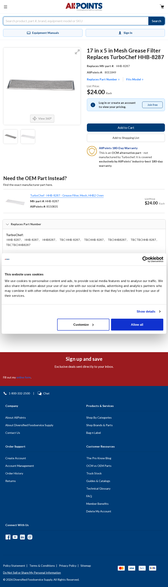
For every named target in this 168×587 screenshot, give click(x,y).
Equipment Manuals (45, 32)
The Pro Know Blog (98, 458)
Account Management (19, 465)
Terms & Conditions (42, 565)
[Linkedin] (22, 537)
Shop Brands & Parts (99, 425)
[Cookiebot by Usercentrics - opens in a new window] (145, 259)
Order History (14, 473)
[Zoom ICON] (77, 54)
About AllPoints (15, 417)
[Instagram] (29, 537)
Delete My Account (98, 511)
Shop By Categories (99, 417)
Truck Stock (94, 473)
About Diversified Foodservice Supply (29, 425)
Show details (146, 311)
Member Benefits (97, 503)
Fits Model (134, 79)
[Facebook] (7, 537)
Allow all (137, 324)
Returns (10, 481)
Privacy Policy (67, 565)
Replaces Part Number (102, 79)
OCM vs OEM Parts (98, 465)
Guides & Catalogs (98, 481)
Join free (154, 105)
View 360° (45, 118)
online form (23, 377)
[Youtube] (15, 537)
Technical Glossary (98, 488)
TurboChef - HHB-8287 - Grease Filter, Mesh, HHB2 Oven (67, 195)
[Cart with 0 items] (162, 7)
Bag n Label (93, 432)
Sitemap (86, 565)
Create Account (15, 458)
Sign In (128, 32)
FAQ (89, 496)
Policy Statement (14, 565)
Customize (81, 324)
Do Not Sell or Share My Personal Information (32, 572)
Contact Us (12, 432)
